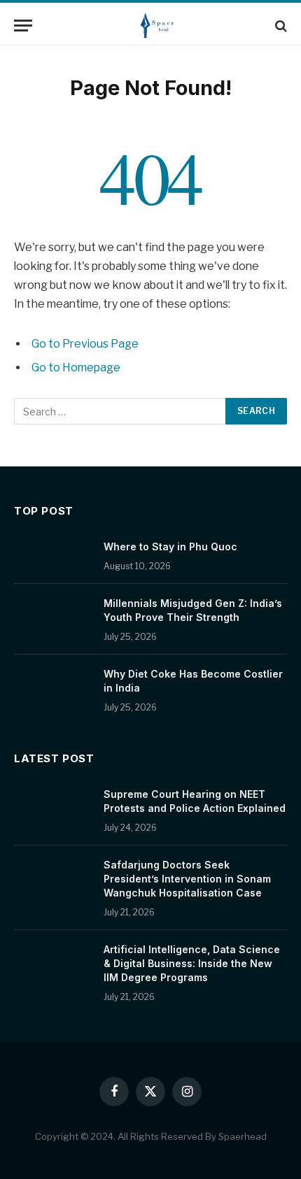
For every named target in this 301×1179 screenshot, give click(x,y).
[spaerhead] (157, 25)
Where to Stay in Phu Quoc (170, 546)
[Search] (279, 25)
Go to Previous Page (85, 343)
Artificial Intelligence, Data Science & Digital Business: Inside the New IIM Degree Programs (192, 963)
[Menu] (23, 25)
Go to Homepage (75, 367)
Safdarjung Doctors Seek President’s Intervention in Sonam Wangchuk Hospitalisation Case (187, 879)
